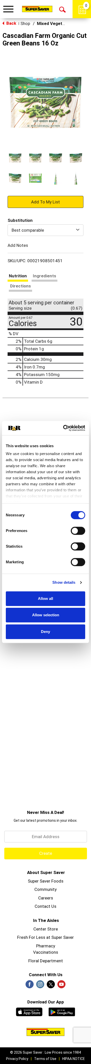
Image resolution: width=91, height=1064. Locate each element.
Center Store (45, 929)
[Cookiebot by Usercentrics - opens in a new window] (64, 428)
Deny (45, 631)
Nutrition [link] (18, 275)
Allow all (45, 598)
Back (10, 23)
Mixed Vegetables (55, 23)
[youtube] (61, 985)
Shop (25, 23)
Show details (63, 582)
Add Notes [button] (18, 245)
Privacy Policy (17, 1059)
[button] (15, 158)
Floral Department (45, 960)
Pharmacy (45, 945)
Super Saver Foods (45, 881)
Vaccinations (45, 952)
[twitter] (51, 985)
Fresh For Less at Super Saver (45, 937)
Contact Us (45, 906)
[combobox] (45, 230)
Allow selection (45, 615)
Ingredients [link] (44, 275)
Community (45, 889)
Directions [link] (20, 285)
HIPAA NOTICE (73, 1059)
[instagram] (40, 985)
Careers (45, 897)
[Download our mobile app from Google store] (62, 1011)
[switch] (78, 531)
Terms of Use (45, 1059)
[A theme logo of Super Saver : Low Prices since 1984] (37, 9)
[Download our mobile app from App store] (29, 1011)
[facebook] (30, 985)
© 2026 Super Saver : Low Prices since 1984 (45, 1052)
